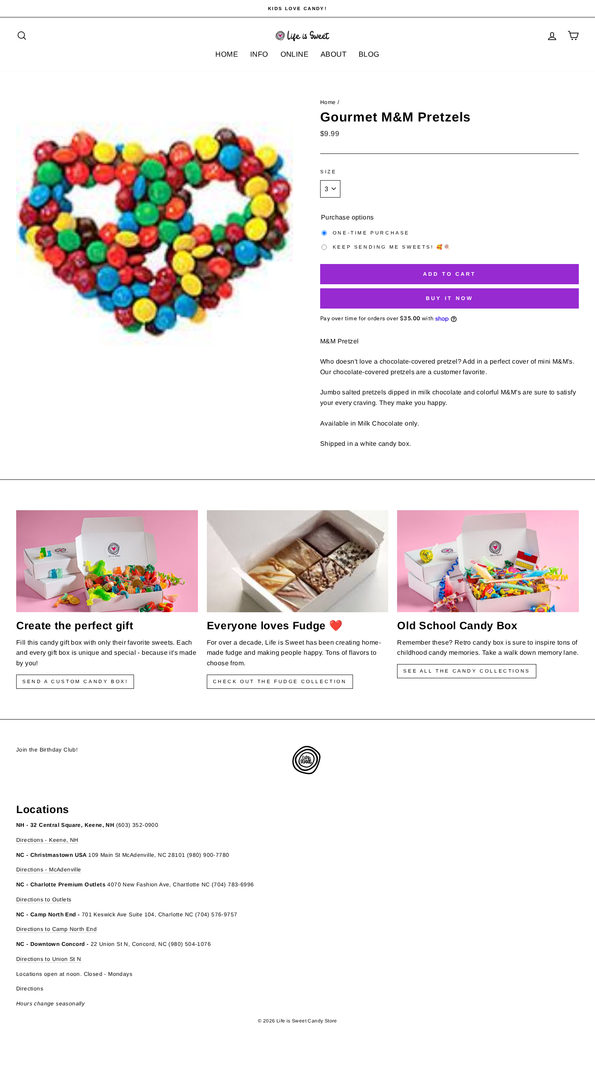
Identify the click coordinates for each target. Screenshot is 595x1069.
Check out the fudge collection (280, 681)
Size (328, 172)
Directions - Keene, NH (47, 840)
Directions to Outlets (43, 900)
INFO (259, 54)
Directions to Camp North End (56, 929)
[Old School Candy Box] (488, 561)
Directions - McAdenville (48, 870)
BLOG (369, 54)
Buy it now (449, 298)
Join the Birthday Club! (47, 750)
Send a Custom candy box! (75, 681)
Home (328, 102)
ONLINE (294, 54)
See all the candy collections (466, 671)
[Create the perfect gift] (107, 561)
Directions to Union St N (48, 959)
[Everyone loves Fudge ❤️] (298, 561)
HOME (226, 54)
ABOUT (333, 54)
